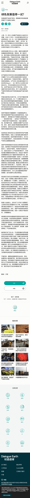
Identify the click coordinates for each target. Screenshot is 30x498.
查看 (11, 484)
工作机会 (4, 468)
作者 (2, 475)
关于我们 (4, 465)
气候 (8, 398)
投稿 (2, 471)
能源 (22, 398)
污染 (8, 434)
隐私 (15, 491)
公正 (8, 446)
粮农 (22, 422)
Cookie (21, 491)
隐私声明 (19, 465)
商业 (8, 422)
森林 (22, 446)
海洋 (22, 410)
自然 (8, 410)
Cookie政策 (19, 468)
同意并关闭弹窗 (6, 495)
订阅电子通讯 (20, 471)
